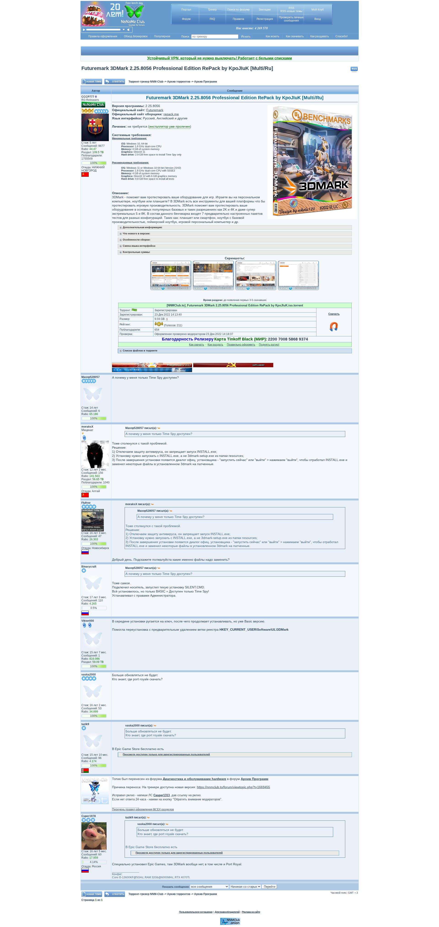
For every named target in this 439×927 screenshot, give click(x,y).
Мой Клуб (317, 9)
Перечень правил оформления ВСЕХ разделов (143, 809)
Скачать (334, 314)
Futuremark (154, 110)
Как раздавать (319, 36)
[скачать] (124, 29)
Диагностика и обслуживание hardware (194, 779)
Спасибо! (341, 36)
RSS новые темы (291, 11)
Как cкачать (196, 344)
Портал (186, 9)
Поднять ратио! (269, 344)
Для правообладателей (227, 912)
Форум (186, 19)
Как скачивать (295, 36)
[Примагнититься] (334, 331)
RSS (291, 8)
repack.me (171, 114)
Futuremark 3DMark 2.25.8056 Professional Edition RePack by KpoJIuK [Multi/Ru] (177, 68)
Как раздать (215, 344)
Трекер (212, 9)
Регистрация (265, 19)
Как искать (272, 36)
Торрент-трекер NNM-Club (145, 81)
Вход (317, 19)
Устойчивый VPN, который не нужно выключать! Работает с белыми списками (219, 58)
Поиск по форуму (238, 9)
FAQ (212, 19)
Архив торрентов (178, 81)
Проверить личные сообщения (291, 19)
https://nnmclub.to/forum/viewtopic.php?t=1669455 (233, 787)
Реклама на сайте (251, 912)
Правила (238, 19)
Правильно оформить (241, 344)
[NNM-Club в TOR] (230, 924)
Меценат (87, 430)
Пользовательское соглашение (195, 912)
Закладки (265, 9)
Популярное (162, 36)
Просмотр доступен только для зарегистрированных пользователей (166, 754)
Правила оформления (102, 36)
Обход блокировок (135, 36)
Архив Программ (205, 81)
